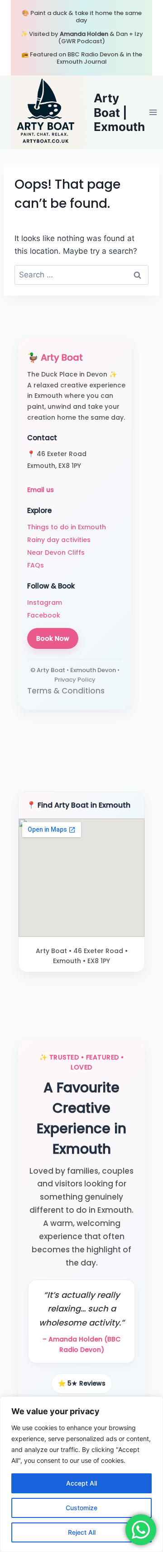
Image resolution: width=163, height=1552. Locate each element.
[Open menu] (153, 112)
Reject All (82, 1532)
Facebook (43, 615)
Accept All (81, 1483)
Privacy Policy (75, 679)
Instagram (44, 602)
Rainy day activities (59, 539)
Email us (40, 489)
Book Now (52, 638)
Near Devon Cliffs (56, 552)
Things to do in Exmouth (66, 527)
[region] (81, 1474)
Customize (81, 1508)
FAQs (35, 565)
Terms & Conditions (66, 690)
